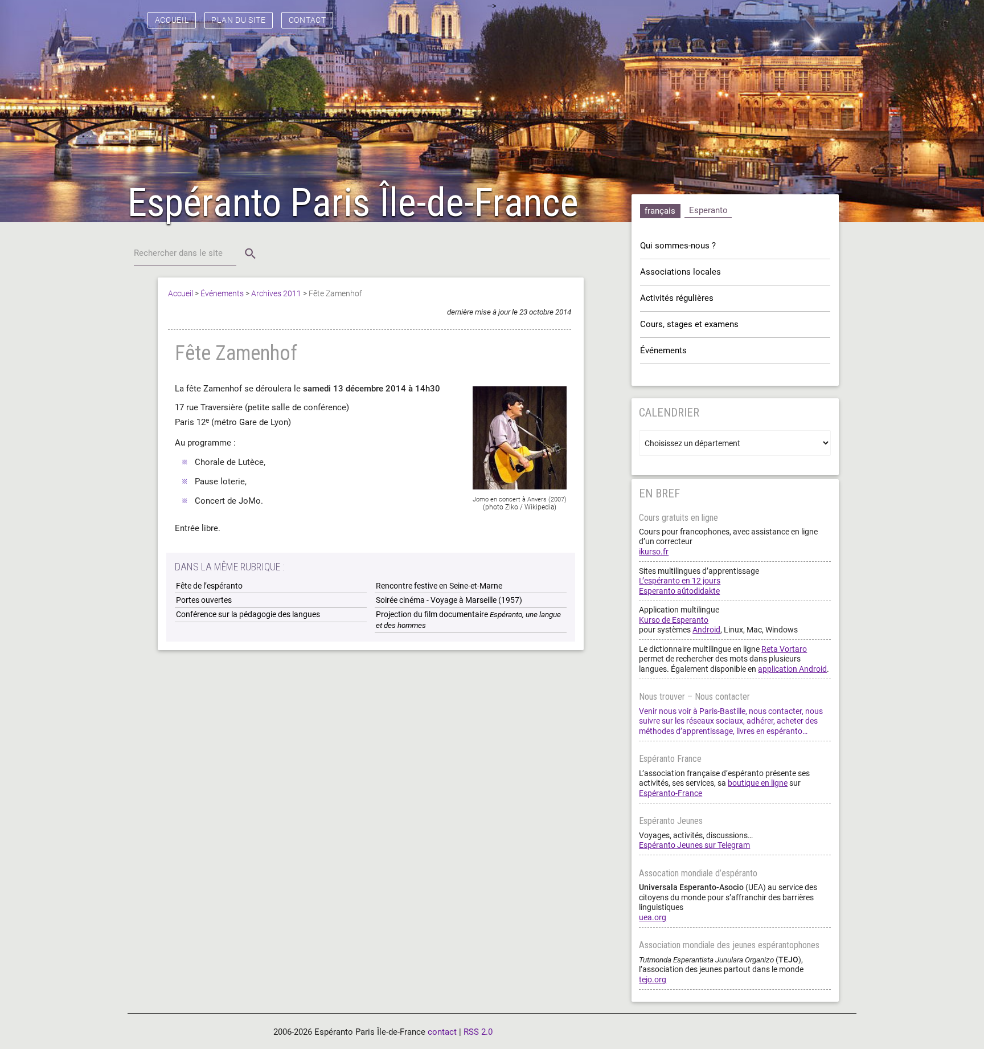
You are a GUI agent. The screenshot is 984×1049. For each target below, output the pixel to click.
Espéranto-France (670, 793)
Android (706, 629)
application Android (792, 669)
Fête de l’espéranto (209, 585)
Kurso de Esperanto (673, 619)
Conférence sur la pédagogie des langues (248, 614)
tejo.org (652, 979)
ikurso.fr (654, 551)
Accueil (180, 293)
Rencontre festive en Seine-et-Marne (439, 585)
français (660, 211)
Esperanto (708, 210)
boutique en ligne (758, 782)
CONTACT (307, 20)
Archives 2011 (276, 293)
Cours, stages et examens (689, 324)
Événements (222, 293)
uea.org (652, 917)
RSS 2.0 (478, 1032)
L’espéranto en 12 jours (679, 580)
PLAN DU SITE (238, 20)
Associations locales (680, 272)
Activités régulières (677, 298)
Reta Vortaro (784, 649)
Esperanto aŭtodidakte (679, 590)
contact (442, 1032)
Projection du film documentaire (468, 620)
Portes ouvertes (204, 600)
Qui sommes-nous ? (678, 245)
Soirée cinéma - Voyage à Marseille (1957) (449, 600)
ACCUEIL (172, 20)
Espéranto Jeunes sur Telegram (694, 845)
